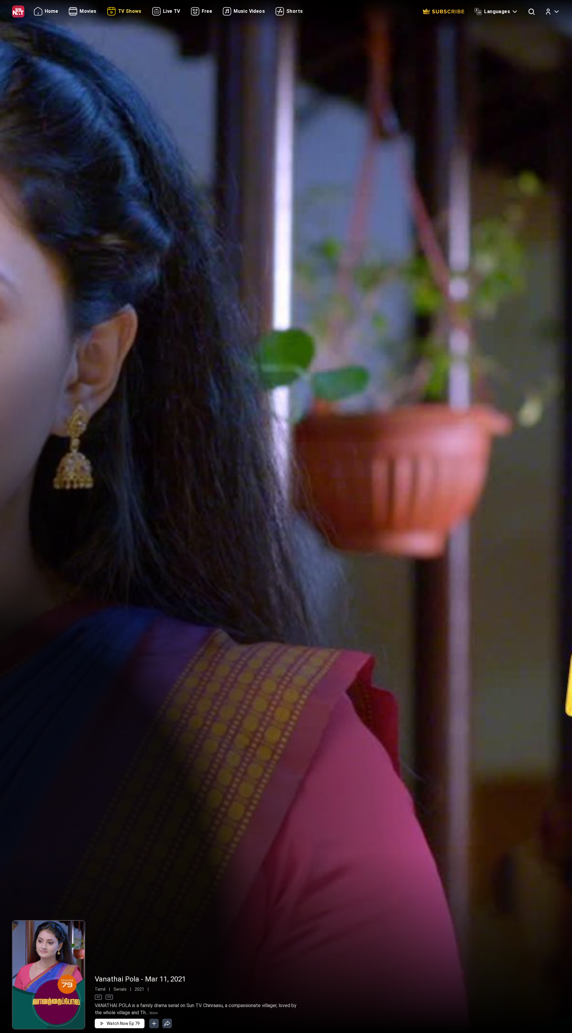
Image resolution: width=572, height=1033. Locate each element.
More (154, 1013)
